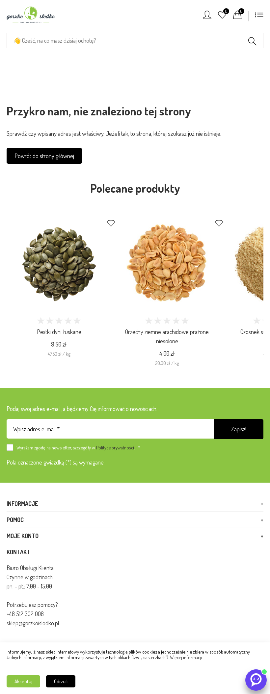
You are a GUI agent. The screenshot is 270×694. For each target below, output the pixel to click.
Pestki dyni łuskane (59, 331)
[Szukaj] (252, 42)
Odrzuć (61, 681)
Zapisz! (238, 429)
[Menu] (259, 16)
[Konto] (207, 16)
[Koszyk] (237, 16)
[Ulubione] (222, 16)
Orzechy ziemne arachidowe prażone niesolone (167, 336)
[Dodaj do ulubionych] (111, 223)
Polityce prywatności (115, 447)
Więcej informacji (186, 657)
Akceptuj (23, 681)
